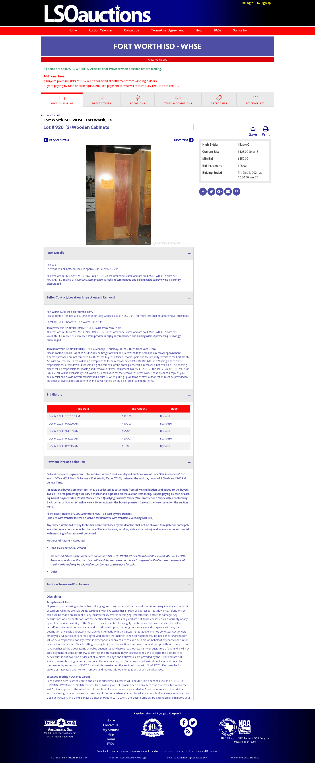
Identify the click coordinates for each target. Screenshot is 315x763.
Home (73, 30)
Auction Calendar (100, 30)
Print (266, 134)
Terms (110, 739)
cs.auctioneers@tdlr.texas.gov (190, 757)
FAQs (217, 30)
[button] (190, 148)
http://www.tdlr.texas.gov (133, 757)
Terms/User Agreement (167, 30)
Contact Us (131, 30)
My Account (111, 730)
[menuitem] (249, 2)
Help (199, 30)
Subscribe (240, 30)
